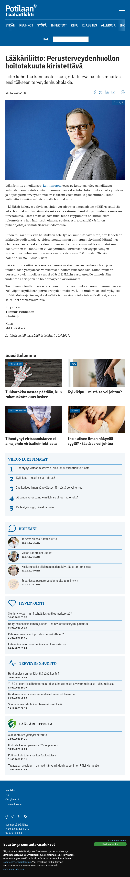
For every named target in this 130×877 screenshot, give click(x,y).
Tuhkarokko (15, 364)
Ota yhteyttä (12, 799)
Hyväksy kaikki (110, 844)
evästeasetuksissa (13, 869)
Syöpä (42, 25)
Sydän (10, 25)
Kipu (74, 25)
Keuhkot (26, 25)
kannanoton (52, 185)
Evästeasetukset (117, 840)
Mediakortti (11, 790)
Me (7, 795)
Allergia (108, 25)
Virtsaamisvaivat (17, 410)
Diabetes (89, 25)
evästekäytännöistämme (17, 861)
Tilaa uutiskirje (13, 804)
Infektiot (59, 25)
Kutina (75, 410)
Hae (46, 39)
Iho (122, 25)
